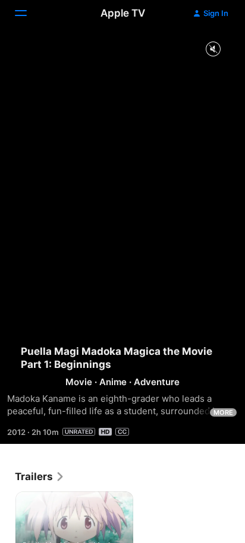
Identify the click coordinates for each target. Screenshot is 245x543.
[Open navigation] (28, 13)
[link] (40, 476)
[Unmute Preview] (213, 49)
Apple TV (122, 13)
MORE (223, 412)
